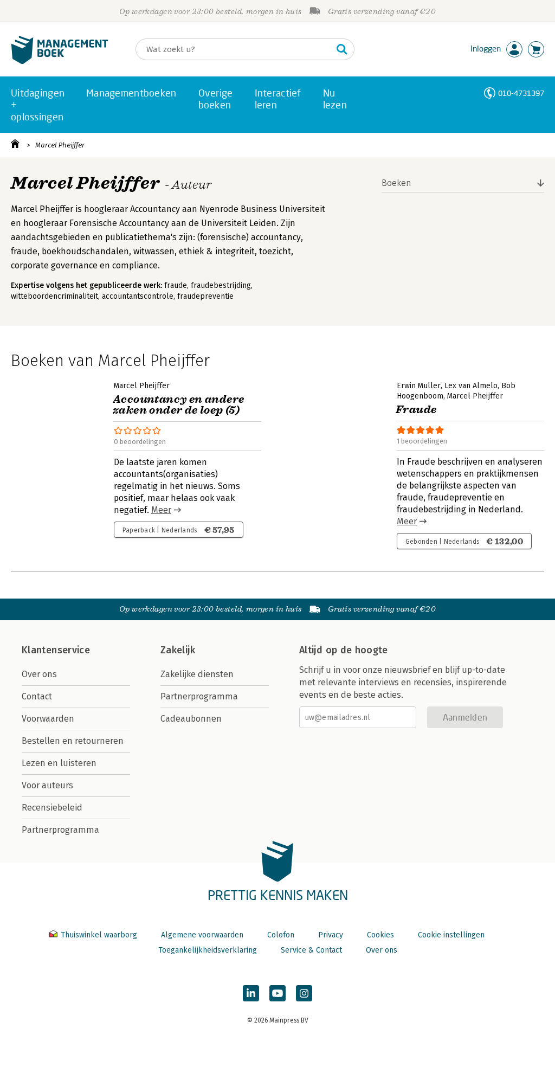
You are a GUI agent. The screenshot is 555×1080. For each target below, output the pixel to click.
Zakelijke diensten (197, 674)
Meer (161, 510)
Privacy (330, 935)
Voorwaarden (48, 718)
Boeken (396, 183)
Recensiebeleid (52, 807)
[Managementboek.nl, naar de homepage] (59, 61)
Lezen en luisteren (59, 763)
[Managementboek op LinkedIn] (251, 993)
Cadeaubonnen (191, 718)
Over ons (39, 674)
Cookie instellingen (451, 935)
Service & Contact (311, 950)
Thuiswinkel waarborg (99, 935)
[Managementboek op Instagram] (304, 993)
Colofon (280, 935)
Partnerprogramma (60, 830)
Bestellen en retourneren (73, 741)
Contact (37, 696)
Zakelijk (177, 650)
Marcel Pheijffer (60, 145)
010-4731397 (521, 93)
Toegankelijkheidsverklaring (207, 950)
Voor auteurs (47, 785)
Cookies (380, 935)
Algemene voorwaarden (202, 935)
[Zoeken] (342, 49)
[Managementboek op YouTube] (277, 993)
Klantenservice (56, 650)
